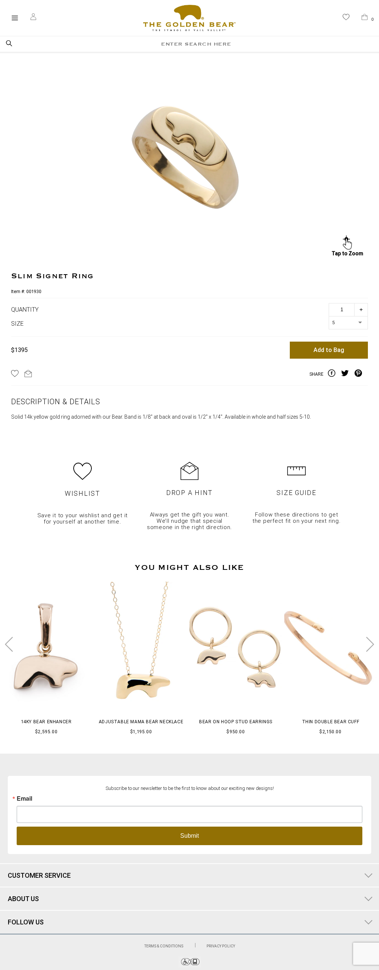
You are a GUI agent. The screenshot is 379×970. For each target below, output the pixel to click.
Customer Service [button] (39, 875)
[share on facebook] (334, 374)
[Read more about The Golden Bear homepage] (189, 18)
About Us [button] (23, 899)
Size (17, 324)
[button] (346, 18)
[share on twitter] (348, 374)
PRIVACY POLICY (221, 946)
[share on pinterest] (361, 374)
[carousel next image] (370, 644)
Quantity (24, 309)
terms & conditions (164, 946)
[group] (188, 155)
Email (24, 798)
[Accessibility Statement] (189, 965)
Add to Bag (328, 349)
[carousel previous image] (9, 644)
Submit (189, 836)
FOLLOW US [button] (26, 922)
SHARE (316, 374)
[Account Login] (33, 18)
